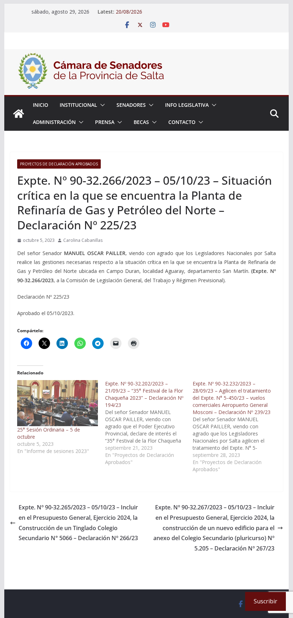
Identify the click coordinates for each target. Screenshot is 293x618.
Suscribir (265, 601)
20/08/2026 (129, 11)
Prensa (104, 122)
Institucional (78, 104)
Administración (54, 122)
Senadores (131, 104)
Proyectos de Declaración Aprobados (59, 163)
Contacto (181, 122)
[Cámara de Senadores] (18, 113)
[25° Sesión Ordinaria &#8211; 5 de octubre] (57, 403)
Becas (141, 122)
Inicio (40, 104)
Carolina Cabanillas (83, 240)
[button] (101, 105)
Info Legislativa (187, 104)
